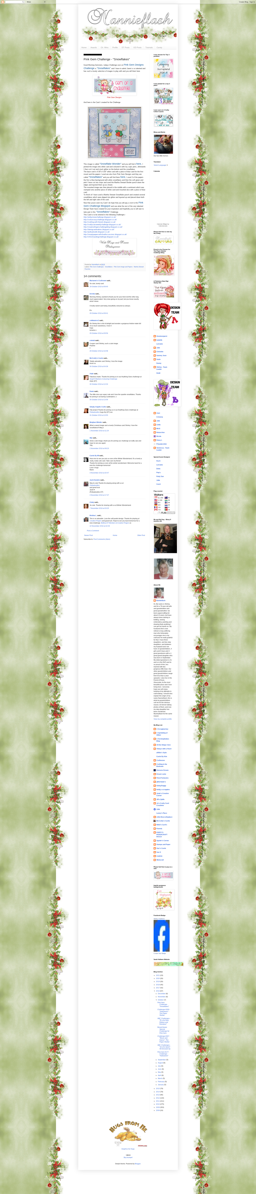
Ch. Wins (104, 47)
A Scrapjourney (162, 729)
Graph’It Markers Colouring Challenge (103, 379)
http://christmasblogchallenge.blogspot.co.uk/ (101, 237)
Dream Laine (161, 774)
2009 (158, 1107)
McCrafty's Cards (96, 358)
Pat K (158, 461)
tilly (91, 438)
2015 (158, 1088)
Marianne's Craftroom (98, 281)
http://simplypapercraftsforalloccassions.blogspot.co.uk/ (105, 234)
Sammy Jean (161, 355)
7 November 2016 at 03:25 (99, 508)
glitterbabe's (161, 782)
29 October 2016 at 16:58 (99, 351)
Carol (158, 484)
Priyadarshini (161, 444)
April (160, 1075)
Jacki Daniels (95, 480)
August (160, 1063)
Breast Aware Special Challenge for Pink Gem (163, 1030)
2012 (158, 1098)
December (162, 994)
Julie (158, 348)
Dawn (92, 391)
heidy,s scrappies (163, 789)
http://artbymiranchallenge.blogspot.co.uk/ (100, 217)
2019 (158, 981)
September (162, 1060)
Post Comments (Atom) (101, 539)
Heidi (158, 373)
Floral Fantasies (162, 778)
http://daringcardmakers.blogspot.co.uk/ (99, 229)
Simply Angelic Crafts (98, 407)
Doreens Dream (162, 770)
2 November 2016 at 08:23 (99, 448)
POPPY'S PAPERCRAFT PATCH (161, 835)
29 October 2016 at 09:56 (99, 333)
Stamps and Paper (163, 844)
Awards (94, 47)
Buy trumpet (128, 1157)
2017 (158, 988)
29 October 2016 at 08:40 (99, 287)
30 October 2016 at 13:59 (99, 400)
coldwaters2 (94, 320)
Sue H (158, 852)
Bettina (103, 523)
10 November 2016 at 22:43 (100, 526)
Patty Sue (160, 476)
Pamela (159, 829)
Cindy (92, 502)
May (159, 1072)
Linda (158, 425)
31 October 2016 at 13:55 (99, 415)
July (159, 1066)
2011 (158, 1101)
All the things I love (163, 745)
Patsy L (159, 440)
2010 (158, 1104)
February (161, 1082)
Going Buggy (161, 786)
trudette (159, 856)
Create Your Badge (160, 953)
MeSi (158, 429)
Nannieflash (160, 600)
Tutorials (149, 47)
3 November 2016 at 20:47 (99, 473)
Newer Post (88, 535)
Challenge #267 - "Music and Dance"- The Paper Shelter (163, 1039)
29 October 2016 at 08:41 (99, 313)
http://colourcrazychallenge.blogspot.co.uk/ (100, 220)
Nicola (158, 436)
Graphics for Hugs (128, 1149)
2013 (158, 1095)
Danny (158, 363)
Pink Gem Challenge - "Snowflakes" (163, 1004)
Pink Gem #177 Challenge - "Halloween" (163, 1054)
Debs (158, 469)
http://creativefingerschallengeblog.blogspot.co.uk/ (103, 227)
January (161, 1085)
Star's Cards (161, 848)
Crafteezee (160, 760)
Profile (115, 47)
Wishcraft (160, 860)
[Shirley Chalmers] (162, 951)
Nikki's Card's (161, 825)
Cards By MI (94, 456)
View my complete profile (163, 719)
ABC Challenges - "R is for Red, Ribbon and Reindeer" (164, 1021)
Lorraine (159, 344)
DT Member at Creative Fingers (118, 523)
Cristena (159, 417)
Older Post (141, 535)
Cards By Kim (161, 756)
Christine (159, 352)
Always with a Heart (163, 749)
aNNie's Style (161, 753)
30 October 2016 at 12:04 (99, 384)
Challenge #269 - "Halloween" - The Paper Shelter (163, 1012)
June (160, 1069)
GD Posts (137, 47)
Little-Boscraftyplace (164, 817)
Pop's (158, 472)
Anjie (91, 374)
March (160, 1078)
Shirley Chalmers (159, 919)
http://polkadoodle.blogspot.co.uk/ (97, 232)
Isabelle (159, 340)
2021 (158, 975)
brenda (92, 294)
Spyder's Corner (162, 841)
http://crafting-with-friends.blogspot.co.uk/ (100, 222)
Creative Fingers (96, 521)
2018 (158, 985)
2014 (158, 1092)
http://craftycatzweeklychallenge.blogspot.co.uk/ (102, 225)
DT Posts (125, 47)
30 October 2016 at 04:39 (99, 366)
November (162, 997)
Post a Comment (93, 531)
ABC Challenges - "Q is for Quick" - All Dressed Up (164, 1047)
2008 (158, 1110)
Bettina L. (93, 515)
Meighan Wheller (96, 422)
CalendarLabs (163, 226)
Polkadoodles (95, 412)
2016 (158, 991)
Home (84, 47)
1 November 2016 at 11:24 (99, 431)
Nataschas (160, 432)
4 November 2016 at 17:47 (99, 495)
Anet (158, 413)
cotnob (92, 340)
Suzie (158, 359)
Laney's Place (161, 813)
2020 (158, 978)
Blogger (138, 1164)
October (161, 1000)
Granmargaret (161, 336)
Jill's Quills (160, 799)
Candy (159, 47)
